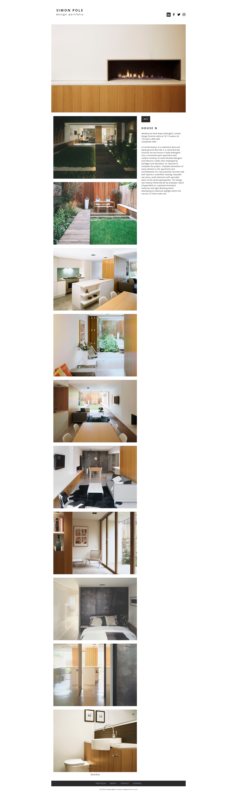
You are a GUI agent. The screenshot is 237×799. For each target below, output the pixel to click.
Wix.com (134, 790)
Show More (95, 774)
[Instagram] (184, 14)
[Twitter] (179, 14)
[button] (118, 68)
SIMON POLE (70, 10)
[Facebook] (174, 14)
